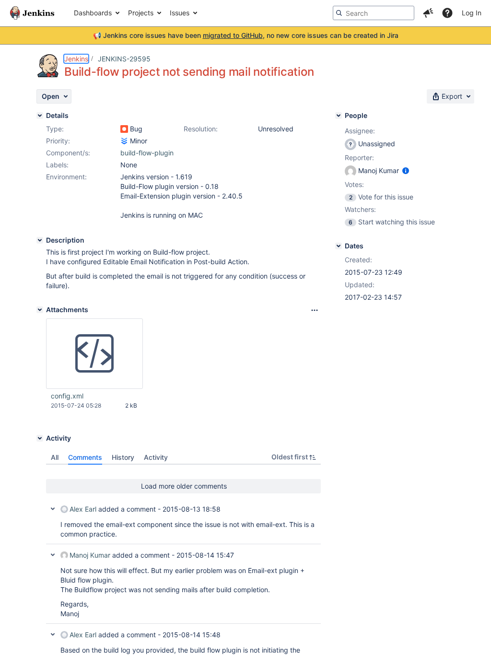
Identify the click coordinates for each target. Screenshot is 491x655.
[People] (338, 115)
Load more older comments (184, 486)
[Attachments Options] (314, 310)
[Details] (39, 115)
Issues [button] (179, 13)
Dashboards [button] (93, 13)
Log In (471, 13)
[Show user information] (405, 170)
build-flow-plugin (147, 153)
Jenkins (76, 59)
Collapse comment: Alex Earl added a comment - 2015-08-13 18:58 (53, 509)
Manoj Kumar (90, 555)
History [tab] (123, 457)
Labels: (57, 165)
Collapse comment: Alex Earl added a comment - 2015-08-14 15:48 (53, 634)
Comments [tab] (85, 457)
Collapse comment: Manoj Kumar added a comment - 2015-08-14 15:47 (53, 555)
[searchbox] (373, 13)
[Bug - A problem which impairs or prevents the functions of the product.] (124, 129)
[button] (428, 13)
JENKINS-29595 (124, 59)
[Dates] (338, 246)
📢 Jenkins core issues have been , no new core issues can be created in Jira (245, 35)
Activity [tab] (156, 457)
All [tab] (54, 457)
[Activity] (39, 438)
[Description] (39, 240)
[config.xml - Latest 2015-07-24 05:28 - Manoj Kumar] (94, 354)
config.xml (67, 396)
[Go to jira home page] (32, 13)
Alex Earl (83, 509)
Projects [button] (140, 13)
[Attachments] (39, 309)
